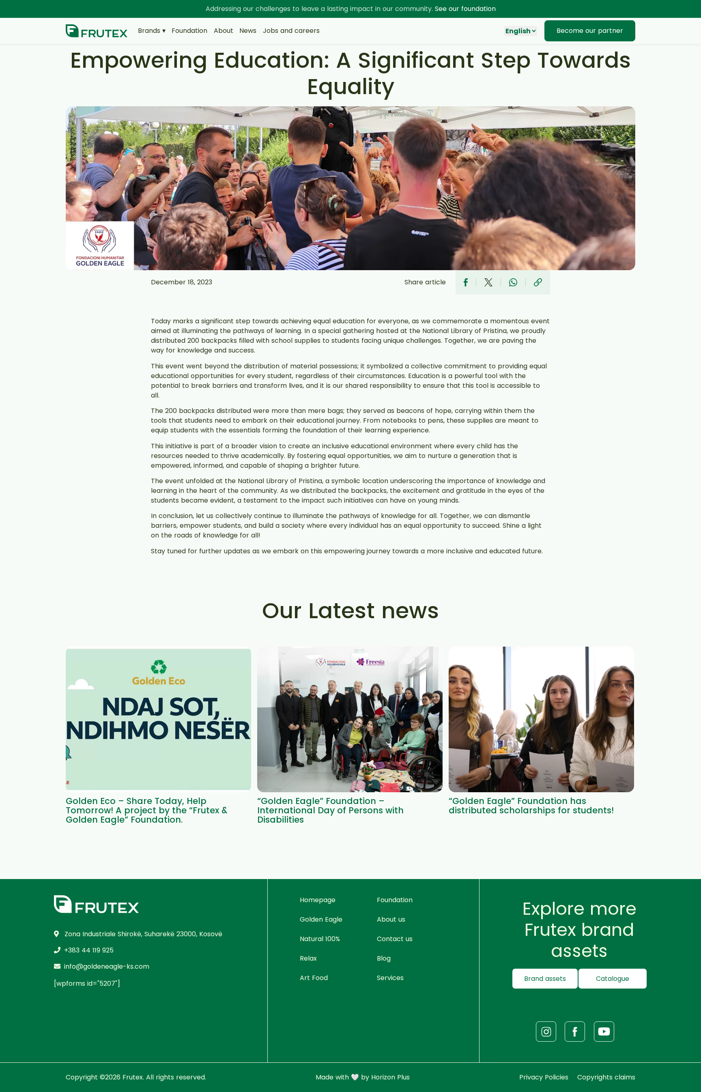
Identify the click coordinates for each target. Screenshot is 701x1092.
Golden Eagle (321, 919)
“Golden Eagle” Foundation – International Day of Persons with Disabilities (330, 810)
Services (390, 977)
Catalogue (612, 978)
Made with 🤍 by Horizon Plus (363, 1077)
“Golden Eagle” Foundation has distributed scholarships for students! (531, 805)
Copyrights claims (606, 1077)
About (223, 30)
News (247, 30)
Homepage (317, 900)
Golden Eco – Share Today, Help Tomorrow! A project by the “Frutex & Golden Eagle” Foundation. (147, 810)
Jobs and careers (291, 30)
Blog (384, 958)
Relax (308, 958)
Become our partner (590, 30)
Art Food (314, 977)
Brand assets (545, 978)
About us (391, 919)
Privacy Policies (543, 1077)
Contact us (395, 939)
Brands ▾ (152, 30)
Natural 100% (320, 939)
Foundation (189, 30)
